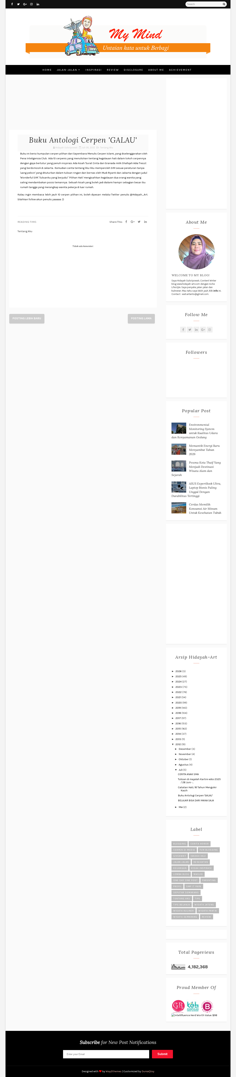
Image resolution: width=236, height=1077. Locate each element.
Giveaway (179, 856)
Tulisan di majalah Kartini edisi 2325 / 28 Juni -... (199, 781)
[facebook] (12, 4)
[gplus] (25, 4)
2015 (178, 728)
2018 (179, 713)
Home (47, 69)
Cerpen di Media (184, 850)
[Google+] (203, 330)
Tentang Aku (106, 147)
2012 (178, 744)
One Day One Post (185, 880)
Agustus (184, 764)
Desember (185, 749)
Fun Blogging (209, 850)
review (206, 917)
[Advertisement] (83, 104)
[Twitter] (139, 222)
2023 (179, 687)
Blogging (179, 843)
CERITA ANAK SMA (188, 774)
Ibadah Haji (198, 856)
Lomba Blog (181, 874)
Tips (197, 898)
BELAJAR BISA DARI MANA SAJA (196, 800)
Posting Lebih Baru (27, 318)
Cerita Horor (199, 843)
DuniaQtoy (148, 1071)
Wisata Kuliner (183, 910)
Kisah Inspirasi (201, 868)
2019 (178, 707)
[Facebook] (126, 222)
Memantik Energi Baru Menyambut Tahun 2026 (204, 450)
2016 (178, 723)
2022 (179, 692)
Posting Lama (141, 318)
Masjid (198, 874)
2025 (179, 676)
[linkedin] (38, 4)
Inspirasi (93, 69)
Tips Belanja (181, 904)
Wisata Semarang (185, 917)
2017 (178, 718)
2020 (179, 702)
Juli (181, 769)
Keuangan (180, 868)
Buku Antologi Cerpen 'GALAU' (195, 795)
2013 (179, 739)
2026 (179, 671)
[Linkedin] (145, 222)
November (185, 754)
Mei (181, 807)
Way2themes (114, 1071)
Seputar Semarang (186, 892)
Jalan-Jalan (67, 69)
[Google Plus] (132, 222)
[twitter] (18, 4)
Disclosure (133, 69)
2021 (178, 697)
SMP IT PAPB (193, 886)
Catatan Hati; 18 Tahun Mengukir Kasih (197, 789)
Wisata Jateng (204, 904)
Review (113, 69)
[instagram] (31, 4)
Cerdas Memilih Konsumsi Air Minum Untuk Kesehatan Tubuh (205, 509)
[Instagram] (210, 330)
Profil (177, 886)
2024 (179, 681)
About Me (156, 69)
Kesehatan (201, 862)
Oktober (184, 759)
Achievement (180, 69)
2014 (178, 733)
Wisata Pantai (207, 910)
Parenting (209, 880)
